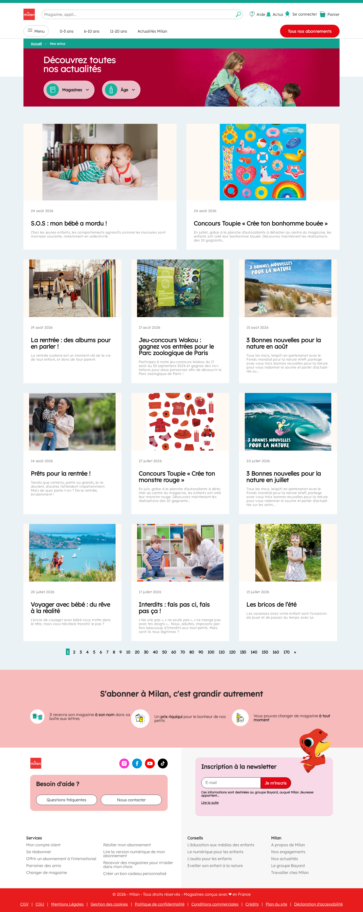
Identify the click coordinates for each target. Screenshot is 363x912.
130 (243, 652)
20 (137, 652)
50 (164, 652)
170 (286, 652)
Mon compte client (43, 845)
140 (254, 652)
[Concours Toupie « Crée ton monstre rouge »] (180, 422)
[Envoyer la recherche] (238, 14)
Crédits (252, 904)
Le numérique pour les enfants (215, 852)
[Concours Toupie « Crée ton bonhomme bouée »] (263, 162)
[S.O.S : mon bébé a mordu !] (100, 162)
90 (201, 652)
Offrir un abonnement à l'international (61, 859)
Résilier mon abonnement (127, 845)
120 (232, 652)
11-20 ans (118, 31)
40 (155, 652)
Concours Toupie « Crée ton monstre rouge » (177, 476)
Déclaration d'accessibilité (318, 904)
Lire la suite (210, 802)
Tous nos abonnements (310, 31)
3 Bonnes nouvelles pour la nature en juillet (283, 476)
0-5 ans (67, 31)
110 (222, 652)
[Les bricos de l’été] (288, 553)
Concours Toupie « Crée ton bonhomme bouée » (261, 223)
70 (183, 652)
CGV (24, 904)
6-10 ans (92, 31)
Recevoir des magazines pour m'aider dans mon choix (138, 865)
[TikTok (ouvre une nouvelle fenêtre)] (163, 766)
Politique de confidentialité (159, 904)
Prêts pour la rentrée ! (61, 473)
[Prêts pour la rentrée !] (72, 422)
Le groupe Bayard (288, 866)
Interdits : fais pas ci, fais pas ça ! (174, 607)
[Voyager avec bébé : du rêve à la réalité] (72, 553)
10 (128, 652)
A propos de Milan (288, 845)
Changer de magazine (46, 872)
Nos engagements (288, 852)
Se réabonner (38, 852)
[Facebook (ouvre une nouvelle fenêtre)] (137, 766)
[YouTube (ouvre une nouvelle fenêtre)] (150, 766)
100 (211, 652)
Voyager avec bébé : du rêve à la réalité (70, 607)
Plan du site (276, 904)
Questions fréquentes (66, 799)
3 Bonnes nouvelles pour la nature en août (283, 343)
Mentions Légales (67, 904)
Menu (39, 31)
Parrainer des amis (43, 866)
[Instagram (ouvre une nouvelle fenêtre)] (124, 766)
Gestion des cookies (109, 904)
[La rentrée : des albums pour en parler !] (72, 288)
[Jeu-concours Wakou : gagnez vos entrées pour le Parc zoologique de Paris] (180, 288)
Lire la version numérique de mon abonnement (134, 854)
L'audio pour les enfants (209, 859)
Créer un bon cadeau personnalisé (134, 873)
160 (276, 652)
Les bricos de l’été (271, 604)
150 (265, 652)
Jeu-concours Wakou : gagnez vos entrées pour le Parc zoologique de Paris (176, 346)
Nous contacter (131, 799)
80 (191, 652)
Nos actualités (284, 859)
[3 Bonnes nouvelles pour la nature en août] (288, 288)
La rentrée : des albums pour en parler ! (71, 343)
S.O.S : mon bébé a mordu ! (69, 223)
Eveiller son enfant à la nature (215, 866)
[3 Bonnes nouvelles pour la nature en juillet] (288, 422)
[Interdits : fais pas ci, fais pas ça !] (180, 553)
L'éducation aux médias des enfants (220, 845)
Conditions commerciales (215, 904)
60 (173, 652)
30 (146, 652)
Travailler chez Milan (290, 872)
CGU (40, 904)
